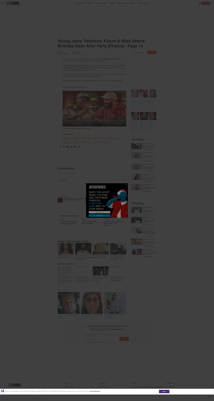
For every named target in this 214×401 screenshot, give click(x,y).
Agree (164, 391)
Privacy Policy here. (95, 391)
